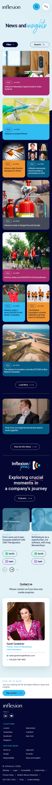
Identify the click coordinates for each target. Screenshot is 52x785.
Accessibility (26, 770)
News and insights (33, 758)
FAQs (21, 780)
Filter (8, 44)
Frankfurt (29, 732)
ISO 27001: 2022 (9, 780)
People (6, 754)
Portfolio (29, 754)
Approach (30, 750)
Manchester (30, 728)
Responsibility (8, 758)
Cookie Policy (39, 770)
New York (29, 736)
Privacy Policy (8, 775)
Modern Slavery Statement (27, 775)
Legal (15, 770)
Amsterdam (7, 732)
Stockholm (7, 736)
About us (6, 750)
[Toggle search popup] (36, 6)
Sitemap (6, 770)
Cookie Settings (33, 780)
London (6, 728)
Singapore (7, 740)
